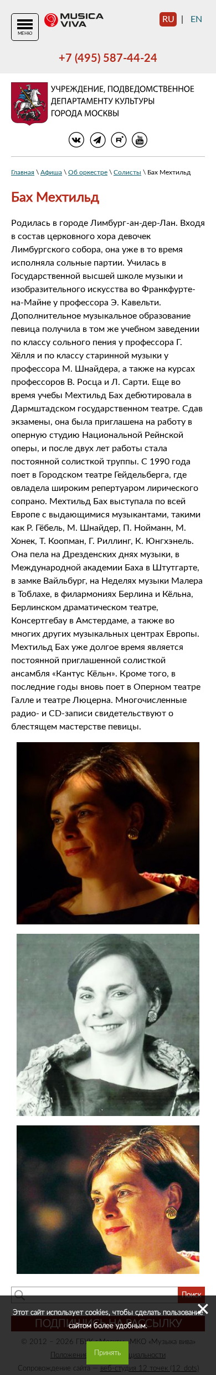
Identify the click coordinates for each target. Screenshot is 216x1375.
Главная (22, 172)
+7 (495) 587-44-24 (108, 58)
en (196, 19)
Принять (107, 1353)
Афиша (51, 172)
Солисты (127, 172)
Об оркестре (87, 172)
